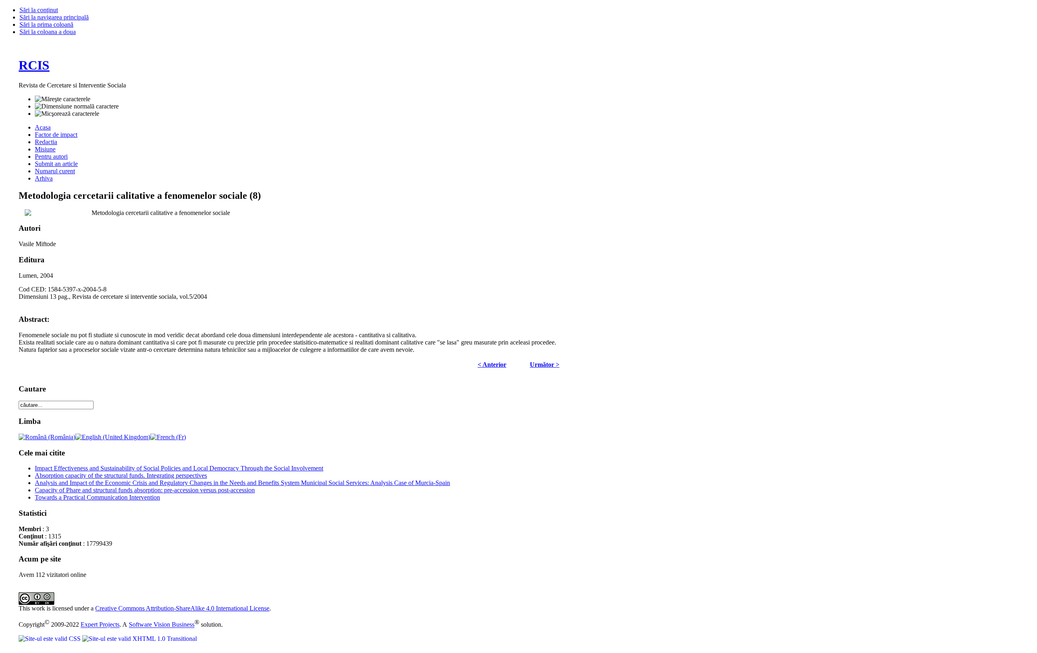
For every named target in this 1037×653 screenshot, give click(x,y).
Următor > (544, 364)
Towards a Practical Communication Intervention (97, 497)
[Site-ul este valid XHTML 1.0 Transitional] (139, 638)
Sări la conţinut (38, 9)
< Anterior (492, 364)
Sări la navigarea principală (54, 17)
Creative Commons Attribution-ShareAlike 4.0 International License (182, 608)
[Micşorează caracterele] (67, 113)
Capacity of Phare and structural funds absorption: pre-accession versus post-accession (145, 490)
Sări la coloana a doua (47, 31)
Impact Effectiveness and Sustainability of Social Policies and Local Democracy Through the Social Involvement (179, 468)
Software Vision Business (161, 624)
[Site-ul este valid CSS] (50, 638)
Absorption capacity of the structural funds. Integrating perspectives (121, 475)
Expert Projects (100, 624)
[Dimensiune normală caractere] (77, 106)
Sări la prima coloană (46, 24)
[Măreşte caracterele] (62, 99)
